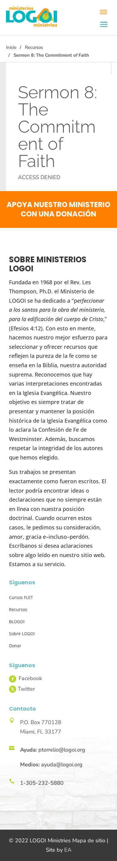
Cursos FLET (21, 597)
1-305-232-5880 (42, 783)
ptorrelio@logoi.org (61, 749)
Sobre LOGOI (22, 633)
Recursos (34, 47)
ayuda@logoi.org (61, 764)
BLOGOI (17, 621)
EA (67, 849)
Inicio (11, 47)
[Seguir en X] (12, 689)
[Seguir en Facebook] (12, 679)
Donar (15, 645)
